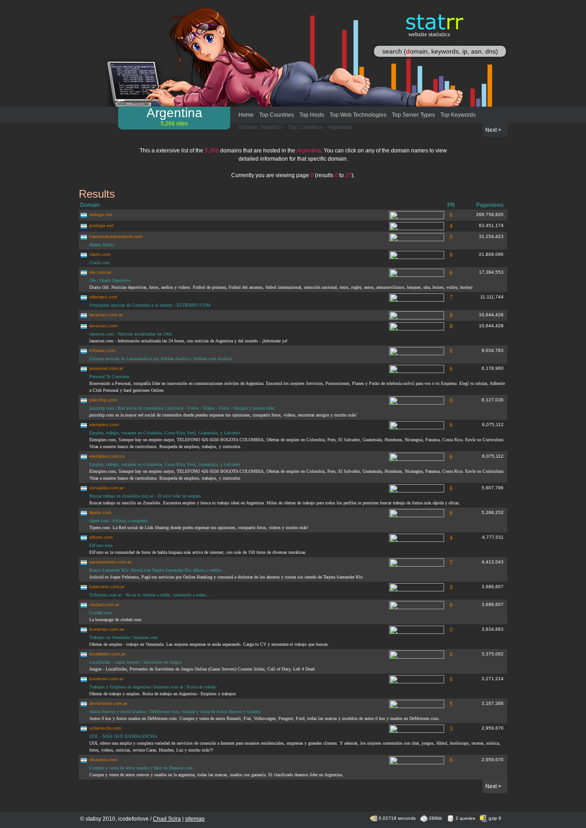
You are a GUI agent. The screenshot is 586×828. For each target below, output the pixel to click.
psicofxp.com (103, 399)
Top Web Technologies (358, 115)
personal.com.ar (106, 368)
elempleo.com (104, 424)
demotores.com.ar (108, 703)
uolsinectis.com (105, 728)
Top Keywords (458, 115)
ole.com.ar (100, 272)
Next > (493, 130)
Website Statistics (260, 127)
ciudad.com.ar (104, 604)
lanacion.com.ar (106, 314)
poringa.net (101, 225)
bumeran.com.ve (107, 629)
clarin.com (99, 254)
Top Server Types (413, 115)
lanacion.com (103, 325)
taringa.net (100, 214)
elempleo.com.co (107, 456)
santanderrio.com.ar (110, 561)
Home (246, 115)
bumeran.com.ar (106, 678)
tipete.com (100, 512)
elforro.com (101, 537)
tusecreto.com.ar (107, 586)
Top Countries (276, 115)
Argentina (340, 127)
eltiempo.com (103, 296)
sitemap (195, 819)
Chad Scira (167, 819)
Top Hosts (311, 115)
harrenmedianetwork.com (115, 236)
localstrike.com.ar (107, 653)
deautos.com (103, 759)
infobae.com (102, 350)
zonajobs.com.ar (106, 487)
